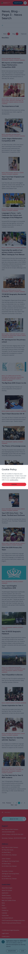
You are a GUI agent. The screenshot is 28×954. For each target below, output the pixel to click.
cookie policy (14, 480)
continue (14, 484)
